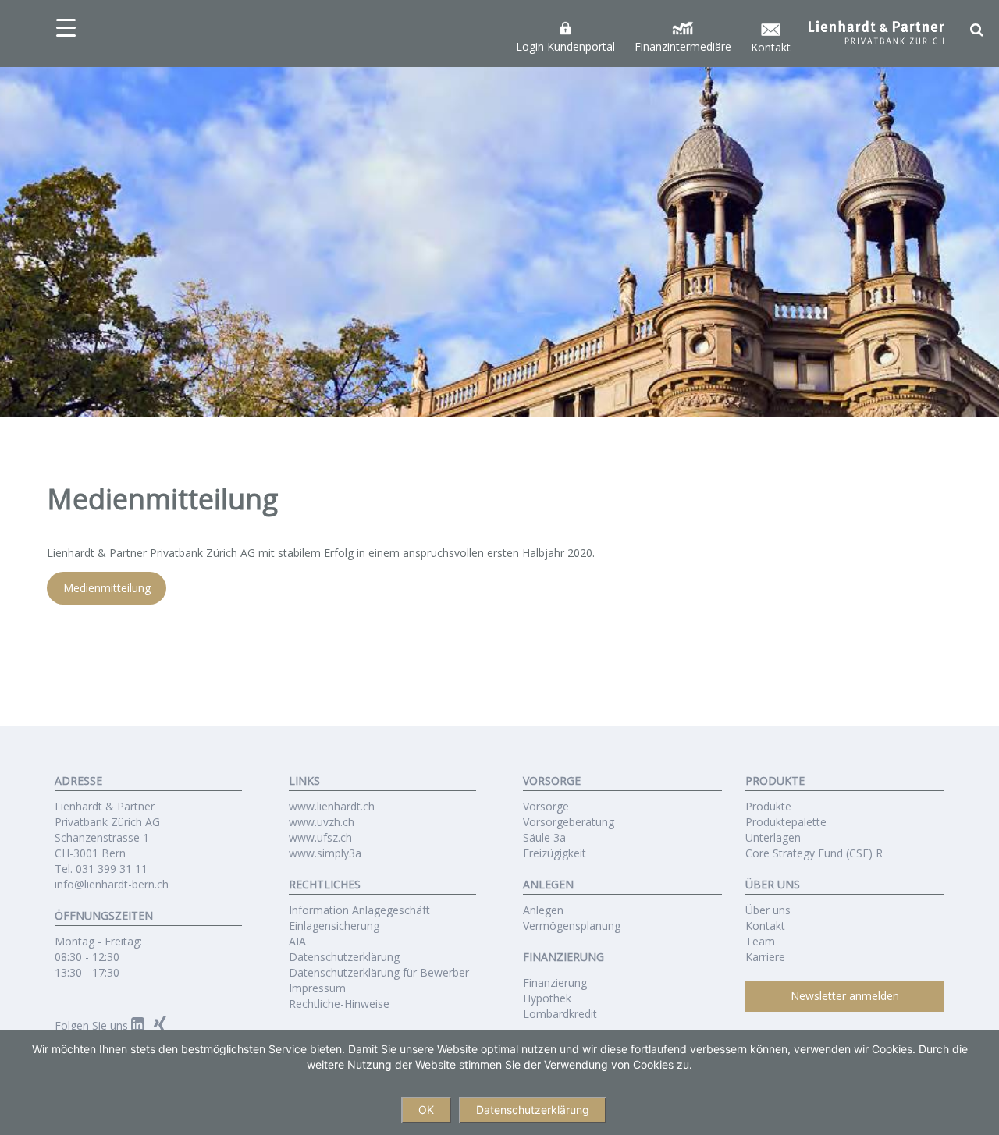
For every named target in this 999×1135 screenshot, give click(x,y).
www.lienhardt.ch (332, 806)
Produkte (768, 806)
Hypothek (547, 998)
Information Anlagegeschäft (359, 910)
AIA (297, 941)
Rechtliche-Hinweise (339, 1003)
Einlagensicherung (334, 925)
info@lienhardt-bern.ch (112, 884)
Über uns (768, 910)
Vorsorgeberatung (568, 821)
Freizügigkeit (554, 853)
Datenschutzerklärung (344, 956)
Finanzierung (555, 982)
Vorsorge (546, 806)
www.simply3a (325, 853)
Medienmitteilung (107, 588)
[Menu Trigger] (65, 27)
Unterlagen (773, 837)
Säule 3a (544, 837)
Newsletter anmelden (845, 995)
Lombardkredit (560, 1013)
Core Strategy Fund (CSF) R (814, 853)
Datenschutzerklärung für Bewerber (379, 972)
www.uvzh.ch (321, 821)
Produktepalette (786, 821)
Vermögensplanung (571, 925)
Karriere (765, 956)
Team (760, 941)
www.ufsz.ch (320, 837)
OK (426, 1109)
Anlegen (543, 910)
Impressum (317, 988)
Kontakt (765, 925)
